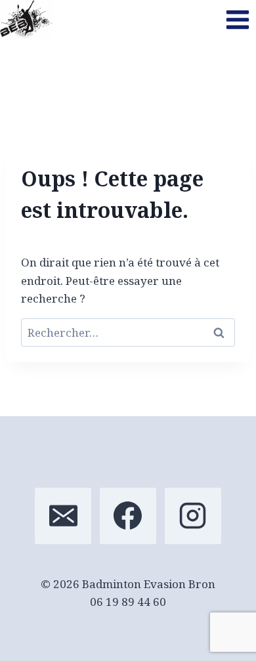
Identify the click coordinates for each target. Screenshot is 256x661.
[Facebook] (128, 516)
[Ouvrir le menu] (237, 19)
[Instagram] (193, 516)
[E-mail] (63, 516)
